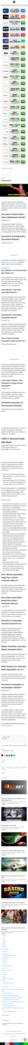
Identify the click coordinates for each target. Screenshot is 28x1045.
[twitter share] (2, 755)
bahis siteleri (14, 283)
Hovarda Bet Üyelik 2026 (7, 966)
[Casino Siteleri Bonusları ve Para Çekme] (14, 891)
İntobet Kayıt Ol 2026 (6, 970)
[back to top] (25, 1039)
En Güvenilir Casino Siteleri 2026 (9, 955)
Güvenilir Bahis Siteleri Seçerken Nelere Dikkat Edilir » (14, 745)
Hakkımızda (4, 959)
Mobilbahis (4, 974)
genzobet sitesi (17, 767)
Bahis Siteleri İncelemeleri (12, 5)
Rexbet (3, 980)
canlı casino (14, 262)
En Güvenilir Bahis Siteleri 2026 (8, 1005)
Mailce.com (8, 285)
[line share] (14, 755)
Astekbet (4, 940)
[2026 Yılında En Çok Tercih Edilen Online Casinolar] (14, 916)
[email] (7, 1043)
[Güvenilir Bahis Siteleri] (14, 2)
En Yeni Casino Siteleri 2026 (8, 1003)
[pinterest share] (7, 755)
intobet (3, 968)
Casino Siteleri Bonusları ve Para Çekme (10, 899)
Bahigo (3, 943)
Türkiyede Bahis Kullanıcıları (8, 982)
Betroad (4, 945)
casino (8, 262)
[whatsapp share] (11, 755)
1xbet (3, 938)
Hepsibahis (4, 961)
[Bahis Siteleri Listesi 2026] (14, 814)
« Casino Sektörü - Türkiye (7, 750)
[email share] (4, 755)
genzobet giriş (10, 767)
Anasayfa (3, 5)
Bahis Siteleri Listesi (6, 822)
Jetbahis (4, 972)
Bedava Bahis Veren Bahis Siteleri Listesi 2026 (11, 997)
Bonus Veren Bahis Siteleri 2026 (8, 1011)
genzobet (3, 177)
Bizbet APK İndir (5, 795)
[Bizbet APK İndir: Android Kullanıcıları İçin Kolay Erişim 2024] (14, 787)
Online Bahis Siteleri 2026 (7, 978)
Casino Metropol (5, 949)
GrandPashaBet (5, 957)
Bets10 (3, 947)
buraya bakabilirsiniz (6, 725)
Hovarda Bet (4, 964)
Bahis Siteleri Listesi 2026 (8, 825)
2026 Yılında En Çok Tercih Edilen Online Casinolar (12, 1001)
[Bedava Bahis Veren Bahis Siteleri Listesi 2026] (14, 864)
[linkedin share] (9, 755)
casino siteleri (5, 847)
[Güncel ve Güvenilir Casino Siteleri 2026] (14, 839)
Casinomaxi (4, 951)
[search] (26, 2)
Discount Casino (5, 953)
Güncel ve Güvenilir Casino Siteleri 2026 (13, 850)
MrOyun (4, 976)
